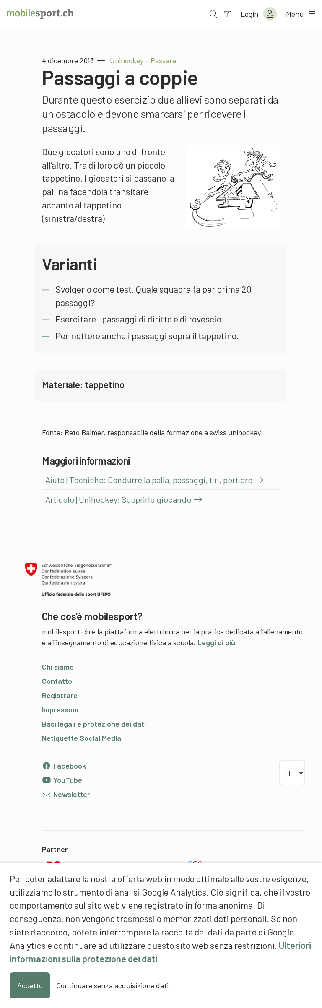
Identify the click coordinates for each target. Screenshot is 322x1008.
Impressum (60, 709)
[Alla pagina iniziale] (40, 14)
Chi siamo (58, 666)
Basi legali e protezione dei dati (94, 723)
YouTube (67, 780)
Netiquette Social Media (81, 738)
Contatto (57, 681)
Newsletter (71, 794)
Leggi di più (216, 642)
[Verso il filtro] (228, 13)
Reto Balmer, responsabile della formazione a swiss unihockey (163, 432)
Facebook (69, 765)
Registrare (60, 695)
